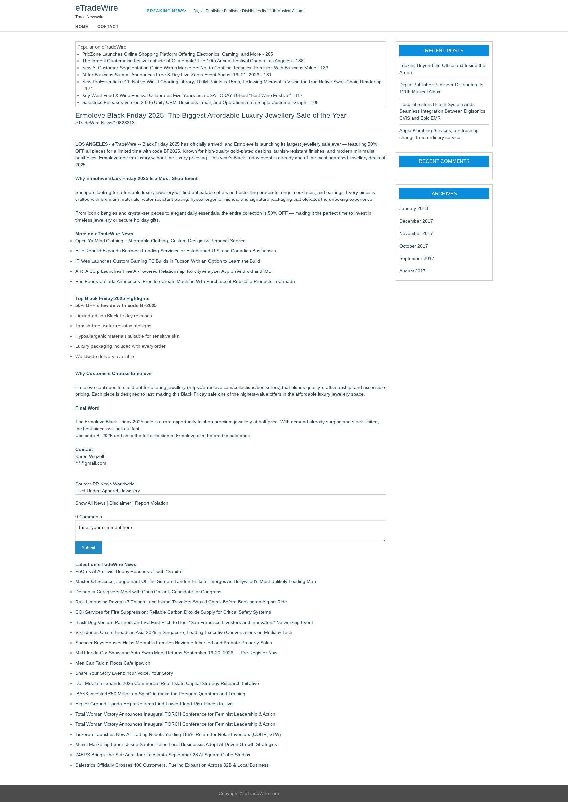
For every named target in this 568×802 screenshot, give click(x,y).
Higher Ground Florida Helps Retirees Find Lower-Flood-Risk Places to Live (154, 703)
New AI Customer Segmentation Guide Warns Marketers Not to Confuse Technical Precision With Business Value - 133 (205, 67)
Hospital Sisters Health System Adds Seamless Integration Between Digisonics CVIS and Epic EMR (442, 111)
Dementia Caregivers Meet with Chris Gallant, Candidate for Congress (148, 591)
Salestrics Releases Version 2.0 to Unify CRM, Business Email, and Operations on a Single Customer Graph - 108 (200, 102)
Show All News (90, 503)
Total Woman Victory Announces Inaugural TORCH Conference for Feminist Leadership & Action (175, 714)
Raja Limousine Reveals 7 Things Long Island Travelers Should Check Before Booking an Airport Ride (181, 601)
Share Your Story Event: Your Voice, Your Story (124, 673)
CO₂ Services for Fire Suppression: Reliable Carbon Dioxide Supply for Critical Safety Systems (173, 612)
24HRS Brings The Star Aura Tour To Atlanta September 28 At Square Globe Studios (162, 754)
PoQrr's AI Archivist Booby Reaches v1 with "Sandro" (129, 571)
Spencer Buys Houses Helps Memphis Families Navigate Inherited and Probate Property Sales (173, 642)
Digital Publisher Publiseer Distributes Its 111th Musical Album (248, 11)
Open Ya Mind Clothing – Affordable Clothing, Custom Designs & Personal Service (160, 240)
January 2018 (413, 208)
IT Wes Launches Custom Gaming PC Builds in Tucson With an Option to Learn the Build (167, 261)
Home (81, 26)
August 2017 (412, 270)
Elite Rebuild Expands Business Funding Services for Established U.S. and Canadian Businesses (175, 250)
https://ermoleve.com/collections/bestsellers (234, 387)
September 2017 (416, 258)
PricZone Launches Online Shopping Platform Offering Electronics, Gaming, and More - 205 (177, 54)
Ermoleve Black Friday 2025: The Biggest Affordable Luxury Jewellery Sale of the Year (210, 115)
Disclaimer (120, 503)
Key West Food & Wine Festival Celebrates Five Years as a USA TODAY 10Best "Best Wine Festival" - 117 (192, 95)
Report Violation (151, 503)
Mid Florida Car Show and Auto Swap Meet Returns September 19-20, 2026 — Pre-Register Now (176, 652)
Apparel (110, 490)
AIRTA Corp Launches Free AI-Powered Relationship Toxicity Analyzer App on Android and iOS (173, 271)
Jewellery (130, 490)
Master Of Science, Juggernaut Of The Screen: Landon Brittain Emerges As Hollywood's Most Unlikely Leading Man (195, 581)
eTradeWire (96, 7)
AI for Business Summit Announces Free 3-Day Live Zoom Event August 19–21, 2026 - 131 (177, 74)
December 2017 (416, 221)
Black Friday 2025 (161, 144)
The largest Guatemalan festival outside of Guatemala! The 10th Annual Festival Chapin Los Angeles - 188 (193, 60)
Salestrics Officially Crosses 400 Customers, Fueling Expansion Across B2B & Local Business (172, 764)
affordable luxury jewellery (147, 192)
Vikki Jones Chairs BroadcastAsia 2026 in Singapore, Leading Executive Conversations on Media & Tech (183, 632)
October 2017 (413, 245)
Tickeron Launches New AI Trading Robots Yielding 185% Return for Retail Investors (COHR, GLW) (178, 734)
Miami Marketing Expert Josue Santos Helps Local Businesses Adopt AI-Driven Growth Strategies (176, 744)
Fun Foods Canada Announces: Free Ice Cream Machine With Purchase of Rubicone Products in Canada (185, 281)
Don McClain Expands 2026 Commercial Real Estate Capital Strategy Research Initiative (167, 683)
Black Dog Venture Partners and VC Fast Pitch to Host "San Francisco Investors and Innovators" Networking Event (194, 622)
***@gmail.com (90, 463)
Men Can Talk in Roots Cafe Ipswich (112, 663)
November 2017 (416, 233)
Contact (108, 26)
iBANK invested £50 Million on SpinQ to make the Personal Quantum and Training (160, 693)
